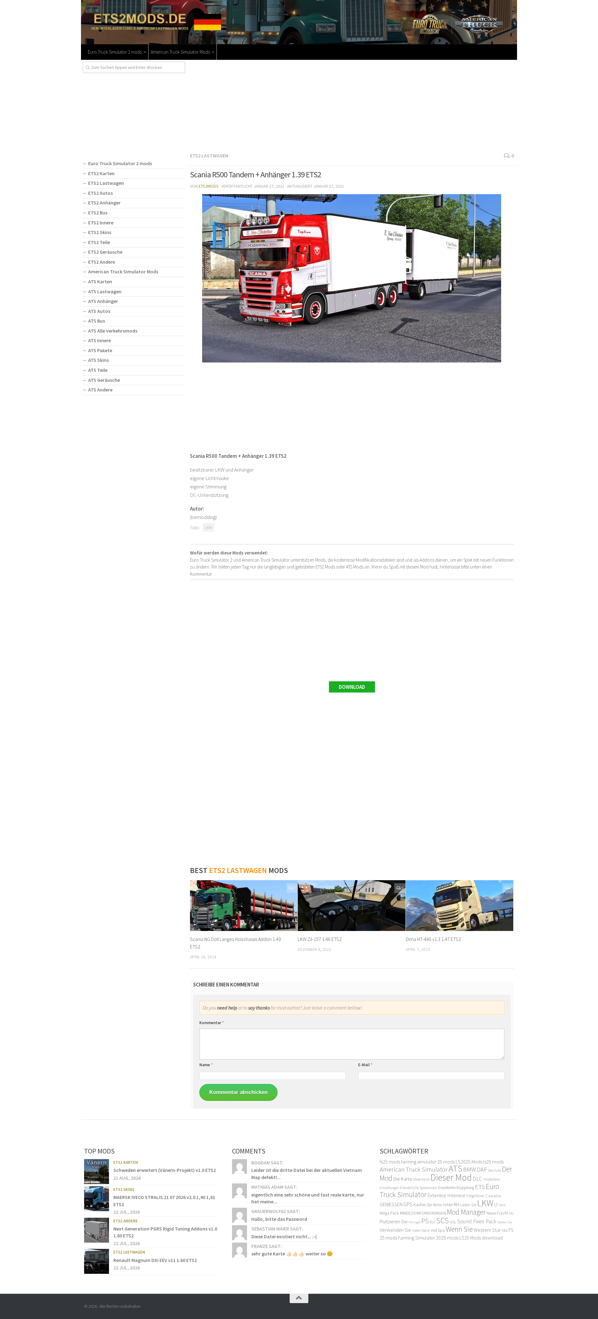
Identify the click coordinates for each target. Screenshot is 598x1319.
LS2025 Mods (469, 1161)
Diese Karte (421, 1179)
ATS (455, 1168)
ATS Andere (100, 389)
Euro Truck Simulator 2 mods (115, 52)
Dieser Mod (451, 1177)
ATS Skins (98, 360)
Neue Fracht (497, 1213)
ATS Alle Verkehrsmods (112, 331)
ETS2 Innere (100, 222)
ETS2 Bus (97, 212)
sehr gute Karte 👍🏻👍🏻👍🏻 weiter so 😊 (292, 1253)
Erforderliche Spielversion (418, 1187)
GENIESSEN (391, 1204)
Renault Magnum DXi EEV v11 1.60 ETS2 (155, 1260)
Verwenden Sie (395, 1229)
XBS (505, 1230)
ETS (480, 1187)
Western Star (487, 1230)
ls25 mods (493, 1161)
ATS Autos (99, 311)
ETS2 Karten (101, 173)
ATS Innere (99, 340)
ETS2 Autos (100, 193)
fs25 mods (390, 1161)
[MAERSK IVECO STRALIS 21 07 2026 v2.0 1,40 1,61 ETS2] (96, 1198)
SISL (453, 1221)
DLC (477, 1178)
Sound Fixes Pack (476, 1221)
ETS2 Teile (99, 242)
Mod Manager (466, 1211)
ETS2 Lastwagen (209, 155)
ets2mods (209, 186)
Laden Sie (468, 1204)
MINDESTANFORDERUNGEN (423, 1213)
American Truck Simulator (414, 1169)
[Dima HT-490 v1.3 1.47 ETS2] (459, 905)
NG (511, 1213)
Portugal (414, 1222)
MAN (502, 1205)
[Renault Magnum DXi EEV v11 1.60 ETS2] (96, 1261)
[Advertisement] (352, 105)
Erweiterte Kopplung (456, 1187)
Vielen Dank (421, 1230)
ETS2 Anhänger (104, 202)
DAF (482, 1169)
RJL (432, 1222)
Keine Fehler (443, 1204)
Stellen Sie (504, 1222)
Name (206, 1064)
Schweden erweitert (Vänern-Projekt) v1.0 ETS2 (164, 1170)
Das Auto (494, 1170)
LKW (208, 527)
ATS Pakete (100, 350)
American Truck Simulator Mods (180, 52)
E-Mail (365, 1064)
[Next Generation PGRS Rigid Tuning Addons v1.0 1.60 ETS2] (96, 1230)
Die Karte (402, 1179)
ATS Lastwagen (104, 291)
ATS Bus (96, 321)
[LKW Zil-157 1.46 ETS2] (351, 905)
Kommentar (211, 1022)
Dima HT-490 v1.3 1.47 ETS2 (433, 939)
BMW (469, 1169)
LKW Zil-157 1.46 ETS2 (320, 939)
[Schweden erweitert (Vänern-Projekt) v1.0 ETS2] (96, 1171)
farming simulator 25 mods (428, 1161)
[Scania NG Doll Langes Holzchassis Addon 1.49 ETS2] (243, 905)
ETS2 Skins (99, 232)
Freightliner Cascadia (483, 1195)
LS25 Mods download (481, 1238)
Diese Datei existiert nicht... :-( (284, 1236)
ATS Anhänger (103, 301)
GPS (407, 1204)
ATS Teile (97, 370)
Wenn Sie (459, 1229)
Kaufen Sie (422, 1204)
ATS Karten (100, 281)
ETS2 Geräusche (105, 252)
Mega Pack (389, 1213)
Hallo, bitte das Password (279, 1219)
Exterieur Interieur (446, 1195)
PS (425, 1220)
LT (496, 1204)
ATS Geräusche (104, 380)
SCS (442, 1220)
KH (456, 1204)
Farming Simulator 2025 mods (428, 1238)
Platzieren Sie (394, 1221)
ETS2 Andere (101, 262)
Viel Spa (438, 1230)
